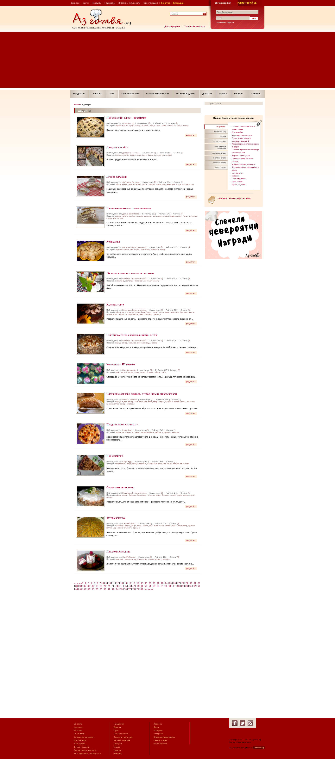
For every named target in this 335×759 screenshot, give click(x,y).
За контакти (79, 734)
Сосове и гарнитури (157, 94)
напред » (149, 589)
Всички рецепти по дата (85, 750)
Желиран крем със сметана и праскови (130, 273)
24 (166, 583)
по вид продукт (219, 141)
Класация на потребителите (87, 753)
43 (117, 586)
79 (137, 589)
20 (150, 583)
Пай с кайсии (114, 456)
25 (170, 583)
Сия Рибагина (129, 523)
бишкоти (120, 432)
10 (109, 583)
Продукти (96, 3)
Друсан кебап (237, 132)
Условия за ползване (83, 737)
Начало (77, 105)
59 (182, 586)
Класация (178, 3)
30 (191, 583)
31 (195, 583)
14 (125, 583)
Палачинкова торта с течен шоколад (128, 208)
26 (174, 583)
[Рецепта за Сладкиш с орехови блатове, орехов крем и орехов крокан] (90, 403)
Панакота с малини (118, 551)
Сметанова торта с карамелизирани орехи (131, 335)
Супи (111, 94)
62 (194, 586)
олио (144, 155)
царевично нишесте (122, 528)
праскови (139, 281)
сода (132, 155)
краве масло (122, 125)
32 (199, 583)
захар (138, 155)
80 (142, 589)
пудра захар (135, 125)
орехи (154, 343)
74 (117, 589)
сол (154, 216)
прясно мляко (135, 184)
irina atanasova (129, 370)
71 (105, 589)
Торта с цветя (237, 182)
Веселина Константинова (134, 247)
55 (166, 586)
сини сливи (161, 125)
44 (121, 586)
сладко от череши (170, 432)
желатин (129, 281)
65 (80, 589)
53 (158, 586)
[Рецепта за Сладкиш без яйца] (90, 156)
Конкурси (78, 727)
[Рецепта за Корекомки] (90, 250)
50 (146, 586)
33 (76, 586)
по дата (223, 136)
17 (138, 583)
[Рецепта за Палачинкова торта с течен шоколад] (90, 217)
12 (117, 583)
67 (89, 589)
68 (93, 589)
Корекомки (113, 241)
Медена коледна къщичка (242, 135)
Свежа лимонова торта (120, 487)
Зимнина (255, 94)
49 (142, 586)
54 (162, 586)
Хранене (75, 3)
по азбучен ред (220, 131)
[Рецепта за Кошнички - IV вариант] (90, 373)
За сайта (78, 724)
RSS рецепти (80, 740)
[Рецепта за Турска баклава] (90, 527)
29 (187, 583)
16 (134, 583)
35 (85, 586)
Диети (86, 3)
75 (121, 589)
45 (125, 586)
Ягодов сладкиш (116, 177)
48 (137, 586)
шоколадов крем (135, 314)
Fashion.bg (259, 748)
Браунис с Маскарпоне (241, 155)
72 (109, 589)
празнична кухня (219, 153)
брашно (145, 125)
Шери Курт (127, 430)
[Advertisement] (167, 61)
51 (150, 586)
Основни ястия (130, 94)
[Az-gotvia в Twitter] (242, 723)
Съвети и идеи (150, 3)
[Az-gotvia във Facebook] (235, 723)
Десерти (207, 94)
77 (129, 589)
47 (133, 586)
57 (174, 586)
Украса (223, 94)
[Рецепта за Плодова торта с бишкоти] (90, 433)
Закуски (97, 94)
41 (109, 586)
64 (76, 589)
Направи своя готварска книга (234, 198)
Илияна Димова (129, 399)
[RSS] (250, 723)
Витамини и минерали (129, 3)
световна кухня (219, 163)
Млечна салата (237, 173)
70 (101, 589)
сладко (168, 155)
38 (97, 586)
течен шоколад (190, 216)
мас (118, 372)
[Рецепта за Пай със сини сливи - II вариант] (90, 127)
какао (167, 312)
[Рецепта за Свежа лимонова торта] (90, 496)
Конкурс (165, 3)
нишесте (172, 125)
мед (136, 559)
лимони (148, 314)
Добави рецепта (172, 26)
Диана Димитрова (130, 214)
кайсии (158, 432)
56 (170, 586)
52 (154, 586)
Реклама (78, 730)
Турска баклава (115, 518)
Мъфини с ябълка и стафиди (243, 164)
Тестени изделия (185, 94)
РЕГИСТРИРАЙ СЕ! (247, 3)
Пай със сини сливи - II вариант (126, 118)
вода (115, 314)
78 (133, 589)
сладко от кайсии (181, 464)
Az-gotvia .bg (128, 123)
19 (146, 583)
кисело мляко (122, 155)
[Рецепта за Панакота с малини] (90, 560)
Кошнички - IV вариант (120, 364)
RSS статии (79, 744)
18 (142, 583)
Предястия (79, 94)
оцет (156, 526)
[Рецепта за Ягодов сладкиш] (90, 185)
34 (80, 586)
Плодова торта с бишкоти (122, 424)
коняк (169, 464)
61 (190, 586)
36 (89, 586)
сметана (120, 281)
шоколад (129, 559)
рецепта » (191, 135)
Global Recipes (160, 744)
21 (154, 583)
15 (130, 583)
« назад (78, 583)
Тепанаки (235, 176)
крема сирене (122, 249)
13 (121, 583)
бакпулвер (161, 184)
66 (85, 589)
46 (129, 586)
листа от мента (151, 281)
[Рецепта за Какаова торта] (90, 313)
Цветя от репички (239, 179)
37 (93, 586)
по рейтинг (221, 127)
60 (186, 586)
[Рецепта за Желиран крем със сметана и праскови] (90, 282)
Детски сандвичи (238, 184)
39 (101, 586)
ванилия (160, 155)
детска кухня (220, 167)
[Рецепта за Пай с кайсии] (90, 465)
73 (113, 589)
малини (119, 559)
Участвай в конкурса (194, 26)
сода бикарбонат (143, 312)
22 (158, 583)
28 (182, 583)
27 (178, 583)
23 (162, 583)
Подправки (109, 3)
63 (199, 586)
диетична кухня (219, 158)
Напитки (238, 94)
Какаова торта (115, 304)
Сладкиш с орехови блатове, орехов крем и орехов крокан (141, 394)
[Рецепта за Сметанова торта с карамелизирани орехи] (90, 344)
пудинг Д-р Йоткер (114, 218)
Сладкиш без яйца (117, 147)
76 (125, 589)
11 (113, 583)
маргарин (135, 249)
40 (105, 586)
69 (97, 589)
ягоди (178, 184)
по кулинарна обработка (220, 147)
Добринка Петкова (131, 153)
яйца (152, 125)
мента (109, 497)
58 (178, 586)
